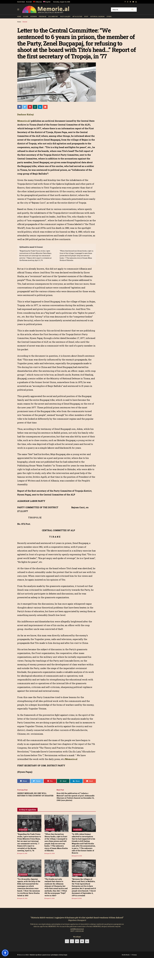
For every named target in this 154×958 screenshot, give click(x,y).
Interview (33, 16)
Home (19, 16)
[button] (5, 953)
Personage (42, 16)
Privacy (134, 955)
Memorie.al (22, 955)
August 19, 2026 (49, 898)
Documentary (53, 16)
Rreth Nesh (21, 2)
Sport (86, 16)
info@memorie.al (77, 929)
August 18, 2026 (77, 898)
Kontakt (29, 2)
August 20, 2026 (50, 853)
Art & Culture (77, 16)
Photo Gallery (65, 16)
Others (109, 16)
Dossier (25, 16)
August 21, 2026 (22, 853)
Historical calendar (97, 16)
